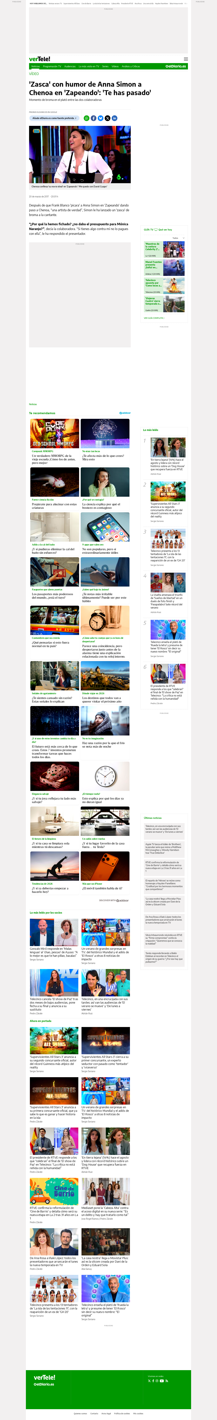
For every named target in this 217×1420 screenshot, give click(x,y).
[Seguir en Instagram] (157, 1380)
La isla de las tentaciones (101, 3)
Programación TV (52, 66)
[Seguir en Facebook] (153, 1380)
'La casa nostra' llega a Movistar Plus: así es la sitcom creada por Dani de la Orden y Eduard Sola (104, 1261)
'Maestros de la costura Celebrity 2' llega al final (152, 246)
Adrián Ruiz (86, 1013)
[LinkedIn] (114, 118)
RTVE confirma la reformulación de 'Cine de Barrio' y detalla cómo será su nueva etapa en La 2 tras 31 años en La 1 (54, 1213)
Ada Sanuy (86, 1269)
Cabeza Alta (115, 3)
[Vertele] (44, 1377)
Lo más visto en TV (89, 66)
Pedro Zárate (36, 1013)
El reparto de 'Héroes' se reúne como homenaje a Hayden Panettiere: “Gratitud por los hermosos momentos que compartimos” (164, 884)
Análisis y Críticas (131, 66)
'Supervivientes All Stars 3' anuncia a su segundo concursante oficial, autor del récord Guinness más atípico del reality (53, 1062)
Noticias (35, 66)
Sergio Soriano (37, 959)
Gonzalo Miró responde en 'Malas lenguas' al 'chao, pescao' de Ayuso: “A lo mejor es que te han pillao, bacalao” (54, 952)
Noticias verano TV (55, 3)
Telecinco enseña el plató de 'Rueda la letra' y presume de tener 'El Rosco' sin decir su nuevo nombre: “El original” (105, 1310)
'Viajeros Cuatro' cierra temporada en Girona (153, 301)
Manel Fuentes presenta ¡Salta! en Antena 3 (154, 265)
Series (105, 66)
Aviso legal (106, 1413)
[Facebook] (93, 118)
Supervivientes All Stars (72, 3)
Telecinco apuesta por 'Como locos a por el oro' (153, 283)
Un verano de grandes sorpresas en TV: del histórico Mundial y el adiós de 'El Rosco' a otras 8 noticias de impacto (105, 954)
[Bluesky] (100, 118)
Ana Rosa (138, 3)
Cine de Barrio (86, 3)
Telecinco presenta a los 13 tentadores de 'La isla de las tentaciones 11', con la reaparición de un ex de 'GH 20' (54, 1308)
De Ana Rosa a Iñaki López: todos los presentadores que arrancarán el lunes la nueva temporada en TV (54, 1261)
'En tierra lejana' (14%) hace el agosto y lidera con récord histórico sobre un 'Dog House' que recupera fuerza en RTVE (105, 1163)
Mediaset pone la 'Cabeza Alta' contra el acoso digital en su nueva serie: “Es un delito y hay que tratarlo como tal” (105, 1211)
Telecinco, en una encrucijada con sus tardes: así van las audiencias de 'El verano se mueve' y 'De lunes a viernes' (104, 1004)
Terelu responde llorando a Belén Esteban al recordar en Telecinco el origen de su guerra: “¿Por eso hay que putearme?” (164, 957)
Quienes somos (80, 1413)
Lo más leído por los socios (46, 912)
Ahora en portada (40, 1021)
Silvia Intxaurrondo (176, 3)
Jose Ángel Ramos (90, 1218)
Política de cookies (122, 1413)
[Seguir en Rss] (167, 1380)
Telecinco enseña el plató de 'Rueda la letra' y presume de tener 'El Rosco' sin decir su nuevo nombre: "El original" (166, 646)
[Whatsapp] (86, 118)
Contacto (94, 1413)
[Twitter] (107, 118)
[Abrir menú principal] (186, 59)
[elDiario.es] (44, 1384)
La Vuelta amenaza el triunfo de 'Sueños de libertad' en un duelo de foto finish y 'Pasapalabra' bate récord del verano (167, 601)
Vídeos (115, 66)
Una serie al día (148, 3)
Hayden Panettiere (161, 3)
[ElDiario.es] (175, 66)
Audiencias (70, 66)
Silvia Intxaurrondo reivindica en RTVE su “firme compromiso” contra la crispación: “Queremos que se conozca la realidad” (164, 939)
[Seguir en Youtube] (162, 1380)
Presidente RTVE (127, 3)
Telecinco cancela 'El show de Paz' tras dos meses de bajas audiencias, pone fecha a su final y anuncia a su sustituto (54, 1004)
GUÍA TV (158, 229)
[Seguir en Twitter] (149, 1380)
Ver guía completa (153, 318)
